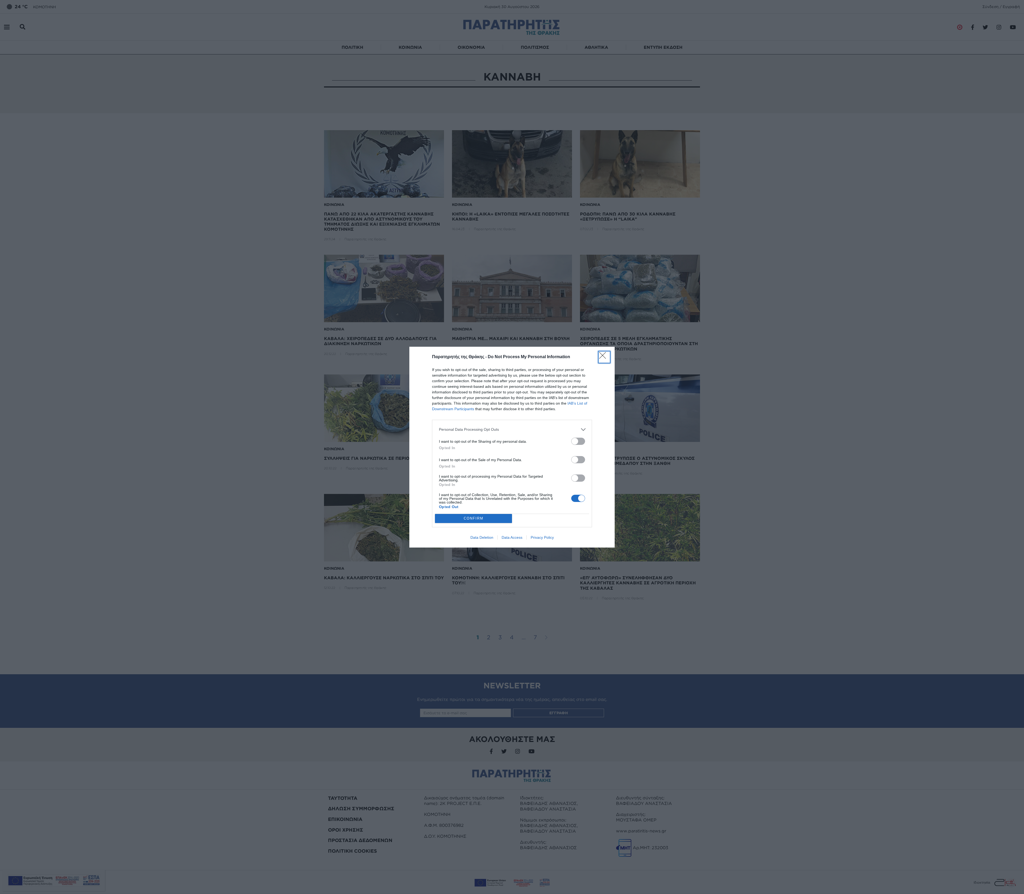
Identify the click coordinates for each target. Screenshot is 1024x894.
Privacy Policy (542, 537)
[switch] (578, 441)
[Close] (604, 357)
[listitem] (512, 429)
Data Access (512, 537)
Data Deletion (481, 537)
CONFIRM (473, 518)
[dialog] (512, 447)
